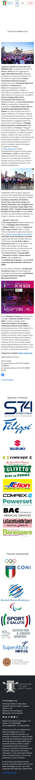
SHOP (30, 3)
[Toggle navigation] (22, 3)
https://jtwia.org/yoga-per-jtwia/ (18, 234)
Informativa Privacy (9, 772)
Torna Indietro (8, 380)
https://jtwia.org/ (9, 149)
